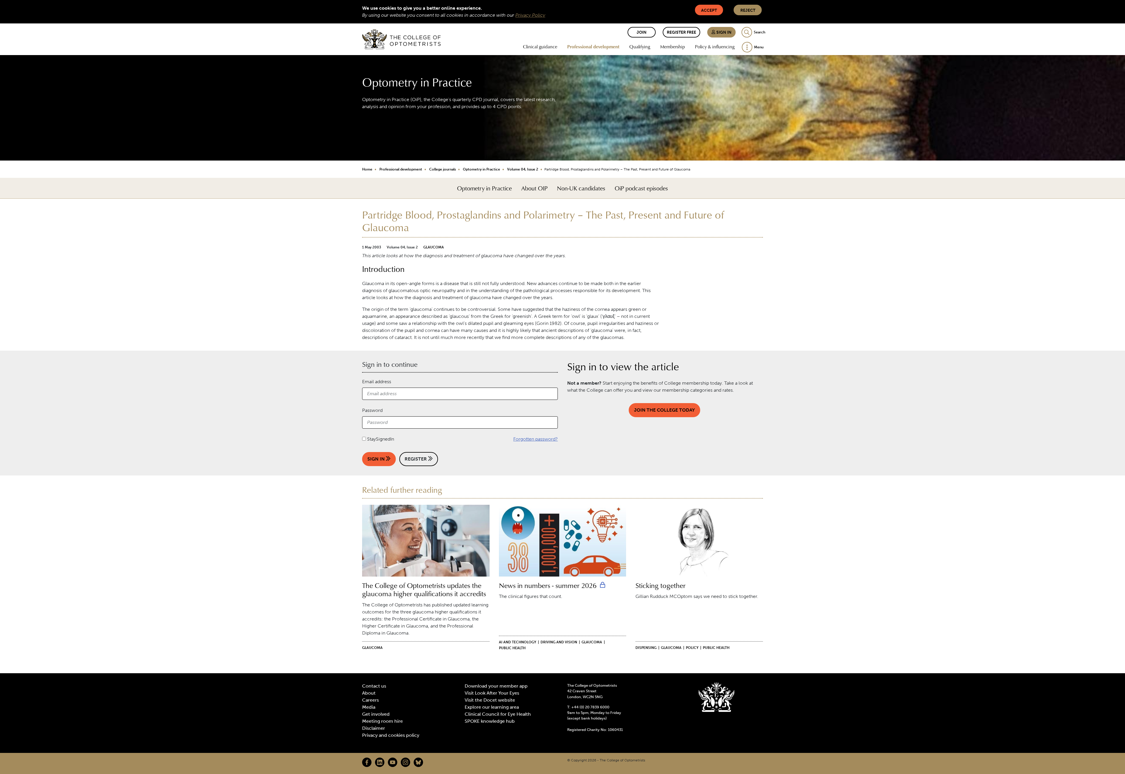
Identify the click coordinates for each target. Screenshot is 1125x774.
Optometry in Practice (481, 169)
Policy (692, 648)
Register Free (681, 32)
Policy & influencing (714, 46)
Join (642, 32)
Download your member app (496, 686)
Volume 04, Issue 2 (522, 169)
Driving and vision (559, 642)
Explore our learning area (492, 707)
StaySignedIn (380, 439)
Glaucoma (433, 247)
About (369, 693)
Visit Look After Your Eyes (492, 693)
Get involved (376, 714)
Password (372, 410)
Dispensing (646, 648)
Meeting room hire (382, 721)
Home (367, 169)
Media (368, 707)
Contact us (374, 686)
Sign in (723, 32)
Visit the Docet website (490, 700)
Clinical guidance (540, 46)
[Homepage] (401, 39)
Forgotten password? (535, 439)
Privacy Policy (530, 15)
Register (416, 459)
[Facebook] (366, 762)
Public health (512, 648)
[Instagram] (405, 762)
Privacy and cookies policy (390, 735)
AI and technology (517, 642)
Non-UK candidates (581, 188)
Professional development (593, 46)
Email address (376, 381)
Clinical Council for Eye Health (498, 714)
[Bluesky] (418, 762)
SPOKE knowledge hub (490, 721)
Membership (672, 46)
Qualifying (639, 46)
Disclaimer (373, 728)
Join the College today (664, 410)
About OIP (534, 188)
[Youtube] (392, 762)
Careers (370, 700)
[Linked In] (379, 762)
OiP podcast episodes (641, 188)
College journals (442, 169)
